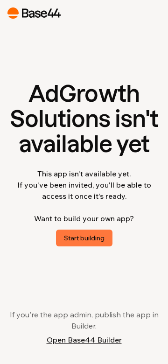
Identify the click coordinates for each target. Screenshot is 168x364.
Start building (84, 238)
